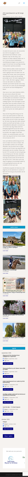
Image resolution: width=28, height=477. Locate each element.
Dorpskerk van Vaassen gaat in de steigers (13, 337)
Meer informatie (8, 363)
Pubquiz (5, 421)
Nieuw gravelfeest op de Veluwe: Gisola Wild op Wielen (14, 369)
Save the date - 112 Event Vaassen (11, 407)
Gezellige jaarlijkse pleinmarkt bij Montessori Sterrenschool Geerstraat (14, 394)
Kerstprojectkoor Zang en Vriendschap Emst (14, 292)
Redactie (8, 17)
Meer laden (8, 436)
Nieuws (20, 17)
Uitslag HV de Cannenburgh (9, 270)
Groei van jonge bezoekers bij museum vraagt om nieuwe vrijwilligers (13, 246)
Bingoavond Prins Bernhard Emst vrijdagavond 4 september (11, 356)
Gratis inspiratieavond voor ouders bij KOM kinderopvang (13, 381)
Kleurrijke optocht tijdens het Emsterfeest (13, 315)
